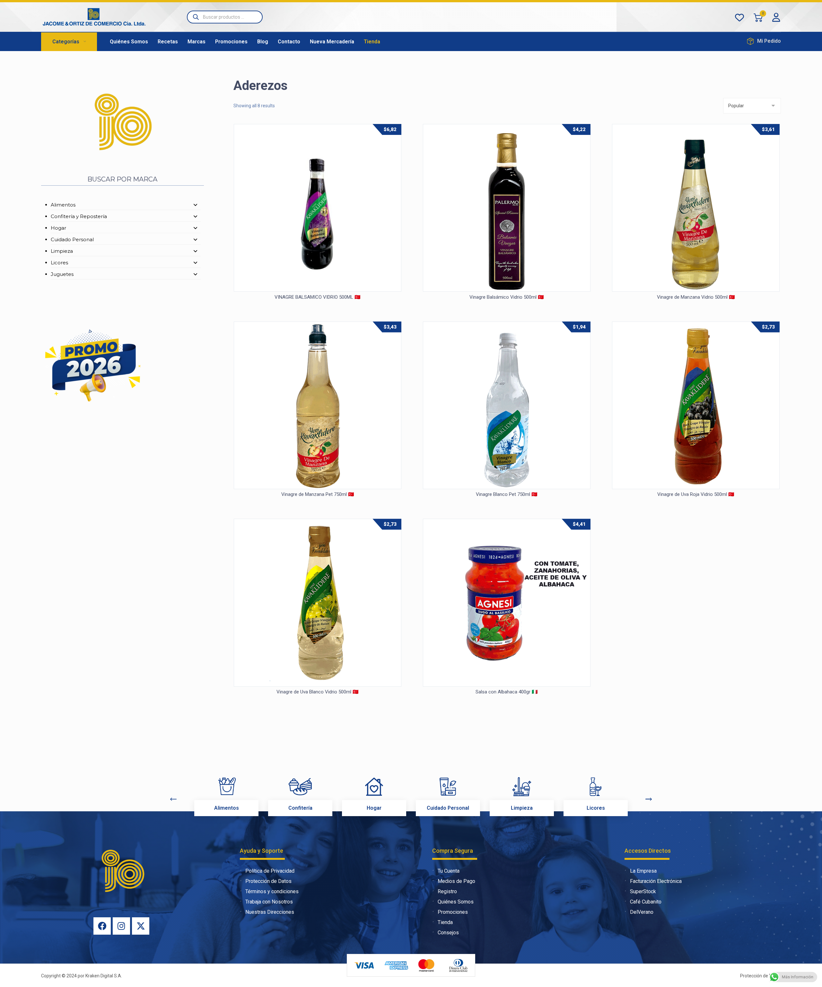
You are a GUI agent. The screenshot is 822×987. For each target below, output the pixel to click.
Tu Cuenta (448, 871)
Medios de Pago (456, 881)
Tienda (445, 922)
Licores (59, 263)
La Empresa (643, 871)
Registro (447, 891)
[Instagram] (121, 926)
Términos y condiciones (272, 891)
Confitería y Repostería (79, 216)
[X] (140, 926)
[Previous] (173, 799)
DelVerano (641, 912)
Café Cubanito (645, 902)
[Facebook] (102, 926)
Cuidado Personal (72, 239)
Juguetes (62, 274)
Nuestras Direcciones (269, 912)
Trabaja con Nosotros (269, 902)
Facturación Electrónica (656, 881)
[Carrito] (758, 17)
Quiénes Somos (456, 902)
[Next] (648, 799)
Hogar (58, 228)
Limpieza (62, 251)
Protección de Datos (268, 881)
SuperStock (643, 891)
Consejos (448, 933)
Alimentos (63, 205)
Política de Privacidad (269, 871)
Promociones (453, 912)
